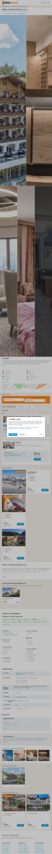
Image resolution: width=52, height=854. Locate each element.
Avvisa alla (21, 434)
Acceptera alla (13, 434)
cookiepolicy (29, 428)
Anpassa (40, 434)
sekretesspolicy (21, 428)
